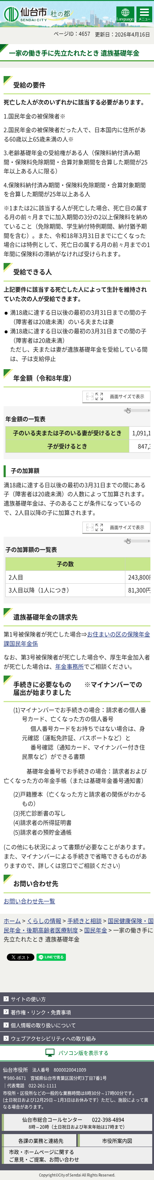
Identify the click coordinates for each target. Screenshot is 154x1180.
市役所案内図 (117, 1140)
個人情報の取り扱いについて (43, 1025)
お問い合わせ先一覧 (29, 901)
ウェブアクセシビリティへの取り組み (53, 1038)
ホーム (12, 920)
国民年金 (95, 930)
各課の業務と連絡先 (40, 1140)
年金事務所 (69, 666)
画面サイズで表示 (127, 396)
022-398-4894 (108, 1119)
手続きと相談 (84, 920)
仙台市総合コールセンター (52, 1119)
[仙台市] (38, 14)
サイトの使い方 (28, 998)
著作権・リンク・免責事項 (41, 1012)
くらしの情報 (44, 920)
